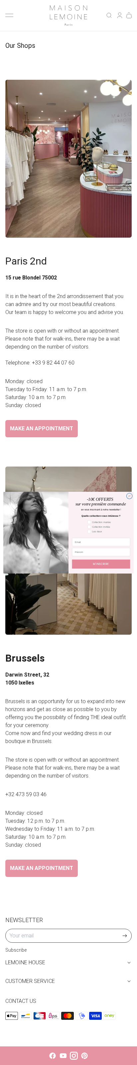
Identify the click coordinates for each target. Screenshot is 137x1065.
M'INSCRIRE (101, 564)
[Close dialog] (129, 496)
